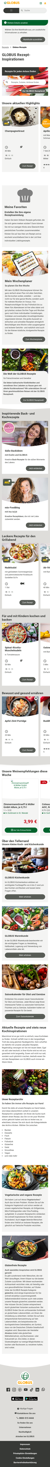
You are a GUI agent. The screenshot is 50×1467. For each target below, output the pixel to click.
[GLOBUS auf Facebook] (7, 1390)
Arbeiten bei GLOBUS (25, 1436)
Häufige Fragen (26, 1408)
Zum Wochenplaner (33, 339)
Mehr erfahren (25, 897)
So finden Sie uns (25, 1423)
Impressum (25, 1444)
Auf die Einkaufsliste (22, 830)
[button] (11, 10)
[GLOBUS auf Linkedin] (37, 1390)
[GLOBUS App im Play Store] (31, 1400)
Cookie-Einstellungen (25, 1458)
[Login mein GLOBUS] (45, 3)
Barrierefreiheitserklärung (25, 1462)
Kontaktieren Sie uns (26, 1413)
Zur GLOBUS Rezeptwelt (33, 91)
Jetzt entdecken (35, 468)
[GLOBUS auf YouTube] (25, 1390)
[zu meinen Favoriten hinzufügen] (36, 108)
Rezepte (5, 47)
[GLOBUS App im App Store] (17, 1400)
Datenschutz (25, 1449)
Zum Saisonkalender (25, 1016)
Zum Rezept (27, 166)
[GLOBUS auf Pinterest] (19, 1390)
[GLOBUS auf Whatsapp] (42, 1390)
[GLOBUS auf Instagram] (13, 1390)
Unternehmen (25, 1427)
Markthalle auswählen (32, 39)
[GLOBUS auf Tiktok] (31, 1390)
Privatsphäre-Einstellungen (25, 1453)
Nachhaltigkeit (25, 1432)
